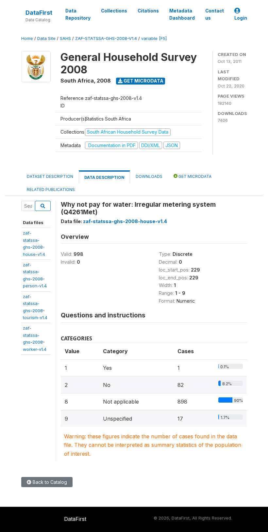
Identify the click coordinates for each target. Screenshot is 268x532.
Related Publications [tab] (51, 189)
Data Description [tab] (104, 177)
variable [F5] (154, 38)
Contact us (214, 14)
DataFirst (38, 12)
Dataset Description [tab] (50, 176)
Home (27, 38)
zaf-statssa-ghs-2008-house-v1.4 (125, 221)
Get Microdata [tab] (194, 176)
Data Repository (78, 14)
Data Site (46, 38)
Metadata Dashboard (182, 14)
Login (240, 18)
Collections (114, 10)
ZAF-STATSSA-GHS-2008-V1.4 (106, 38)
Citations (148, 10)
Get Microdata (143, 81)
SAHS (65, 38)
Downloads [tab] (149, 176)
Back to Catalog (49, 482)
